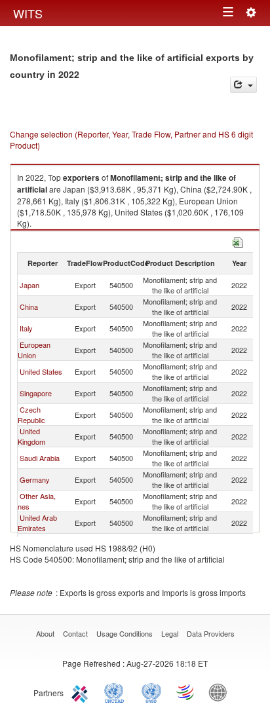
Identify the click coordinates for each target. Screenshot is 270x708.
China (29, 306)
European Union (34, 349)
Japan (29, 285)
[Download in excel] (238, 240)
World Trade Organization (186, 692)
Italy (26, 328)
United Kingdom (31, 436)
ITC (82, 692)
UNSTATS (151, 692)
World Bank (221, 692)
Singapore (36, 393)
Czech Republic (31, 414)
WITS (28, 13)
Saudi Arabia (40, 458)
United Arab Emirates (37, 522)
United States (41, 371)
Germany (35, 479)
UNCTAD (117, 692)
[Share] (243, 85)
